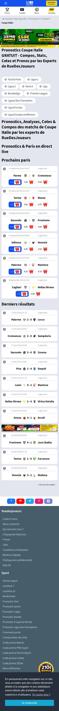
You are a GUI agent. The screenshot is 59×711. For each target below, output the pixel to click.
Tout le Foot (14, 79)
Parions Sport (10, 581)
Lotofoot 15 (9, 591)
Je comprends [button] (29, 703)
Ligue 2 (11, 86)
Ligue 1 (34, 79)
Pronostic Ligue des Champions (20, 627)
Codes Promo (10, 519)
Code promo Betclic (13, 643)
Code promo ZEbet (13, 663)
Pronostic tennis (12, 606)
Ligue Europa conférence (21, 115)
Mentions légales (12, 555)
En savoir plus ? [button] (41, 694)
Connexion (52, 3)
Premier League (38, 93)
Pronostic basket (12, 617)
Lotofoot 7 (8, 586)
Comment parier (12, 632)
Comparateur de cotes (15, 637)
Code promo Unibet (13, 658)
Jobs (5, 545)
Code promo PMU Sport (15, 648)
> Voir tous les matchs (46, 484)
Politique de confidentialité (17, 560)
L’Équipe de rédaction (14, 534)
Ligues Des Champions (19, 101)
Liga (45, 86)
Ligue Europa (14, 107)
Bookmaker (9, 596)
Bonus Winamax (11, 668)
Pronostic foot (10, 601)
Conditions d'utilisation (15, 550)
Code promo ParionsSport (17, 653)
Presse (6, 539)
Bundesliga (13, 93)
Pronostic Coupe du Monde (17, 622)
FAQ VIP (7, 565)
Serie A (29, 86)
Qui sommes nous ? (13, 529)
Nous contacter (11, 524)
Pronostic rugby (11, 612)
